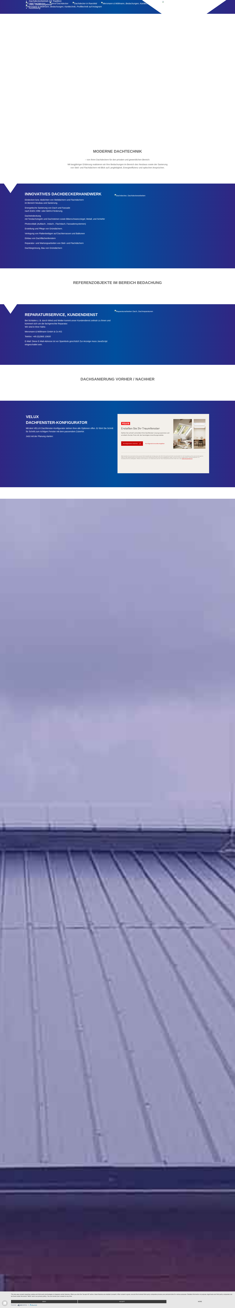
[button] (117, 133)
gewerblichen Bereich (139, 159)
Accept (122, 1301)
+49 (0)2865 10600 (42, 336)
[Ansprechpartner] (87, 3)
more (200, 1301)
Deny (44, 1301)
